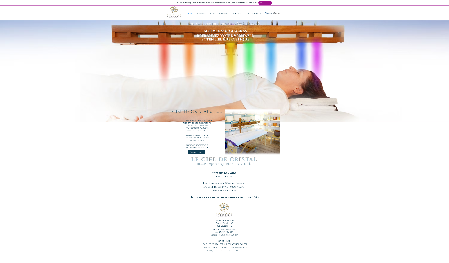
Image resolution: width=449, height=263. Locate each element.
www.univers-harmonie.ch (224, 229)
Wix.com (239, 251)
